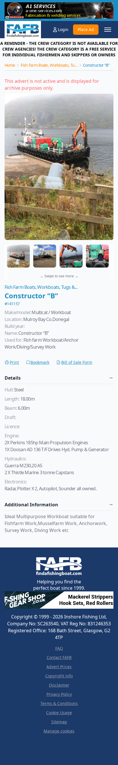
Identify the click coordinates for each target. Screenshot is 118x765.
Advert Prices (59, 666)
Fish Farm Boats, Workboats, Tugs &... (41, 287)
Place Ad (86, 29)
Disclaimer (59, 685)
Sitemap (59, 721)
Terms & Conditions (59, 703)
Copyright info (59, 675)
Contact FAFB (59, 657)
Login (63, 29)
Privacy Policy (59, 694)
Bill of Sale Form (76, 362)
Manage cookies (59, 731)
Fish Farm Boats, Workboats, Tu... (49, 65)
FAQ (59, 648)
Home (10, 65)
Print (14, 362)
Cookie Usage (59, 712)
